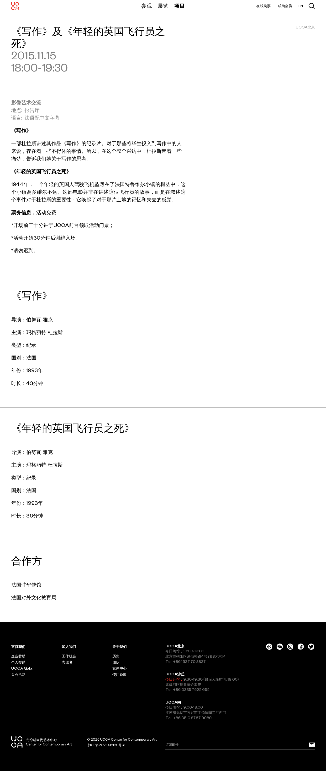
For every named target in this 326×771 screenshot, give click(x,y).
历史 (116, 656)
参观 (146, 5)
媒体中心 (119, 668)
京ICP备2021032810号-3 (106, 745)
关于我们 (119, 646)
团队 (116, 662)
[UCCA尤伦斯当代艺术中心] (15, 6)
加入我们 (69, 646)
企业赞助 (18, 656)
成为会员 (285, 6)
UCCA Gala (21, 668)
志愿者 (67, 662)
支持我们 (18, 646)
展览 (163, 5)
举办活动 (18, 674)
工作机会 (69, 656)
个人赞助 (18, 662)
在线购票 (263, 6)
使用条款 (119, 674)
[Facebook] (300, 646)
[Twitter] (311, 646)
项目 (179, 5)
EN (301, 6)
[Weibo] (269, 646)
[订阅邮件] (312, 744)
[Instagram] (290, 646)
